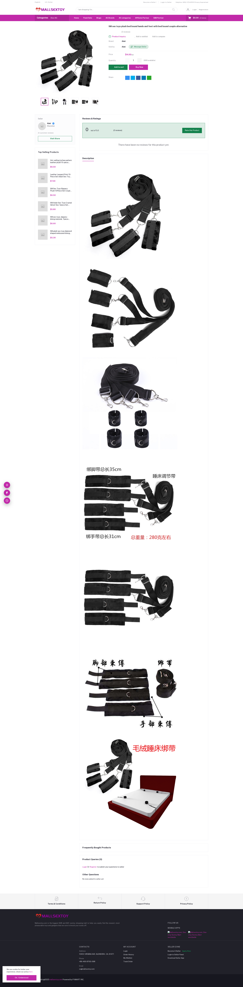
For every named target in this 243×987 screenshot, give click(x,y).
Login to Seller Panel (176, 955)
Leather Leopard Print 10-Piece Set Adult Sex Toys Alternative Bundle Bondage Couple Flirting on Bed (60, 175)
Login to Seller (166, 2)
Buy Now (139, 67)
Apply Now (186, 951)
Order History (128, 955)
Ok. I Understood (21, 978)
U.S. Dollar (49, 2)
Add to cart (119, 67)
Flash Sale (87, 18)
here (31, 972)
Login (195, 9)
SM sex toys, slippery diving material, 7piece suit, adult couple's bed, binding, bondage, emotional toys (59, 218)
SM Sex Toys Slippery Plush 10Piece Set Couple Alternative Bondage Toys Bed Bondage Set (60, 190)
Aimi (124, 41)
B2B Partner (159, 18)
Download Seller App (176, 958)
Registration (203, 9)
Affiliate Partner (142, 18)
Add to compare (158, 37)
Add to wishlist (142, 37)
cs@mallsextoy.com (87, 969)
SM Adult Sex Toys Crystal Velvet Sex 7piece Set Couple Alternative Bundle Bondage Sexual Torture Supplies (61, 204)
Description (88, 158)
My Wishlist (127, 958)
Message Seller (140, 47)
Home (76, 18)
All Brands (110, 18)
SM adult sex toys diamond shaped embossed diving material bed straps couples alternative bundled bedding (61, 232)
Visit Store (55, 139)
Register (93, 867)
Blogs (98, 18)
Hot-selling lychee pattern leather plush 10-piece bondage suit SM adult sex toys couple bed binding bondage (61, 161)
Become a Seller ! (149, 2)
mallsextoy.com (55, 980)
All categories (125, 18)
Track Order (128, 961)
